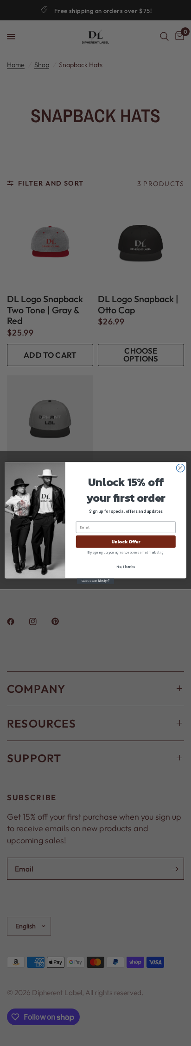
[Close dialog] (180, 468)
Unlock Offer (125, 541)
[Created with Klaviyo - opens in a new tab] (95, 581)
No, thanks (125, 566)
